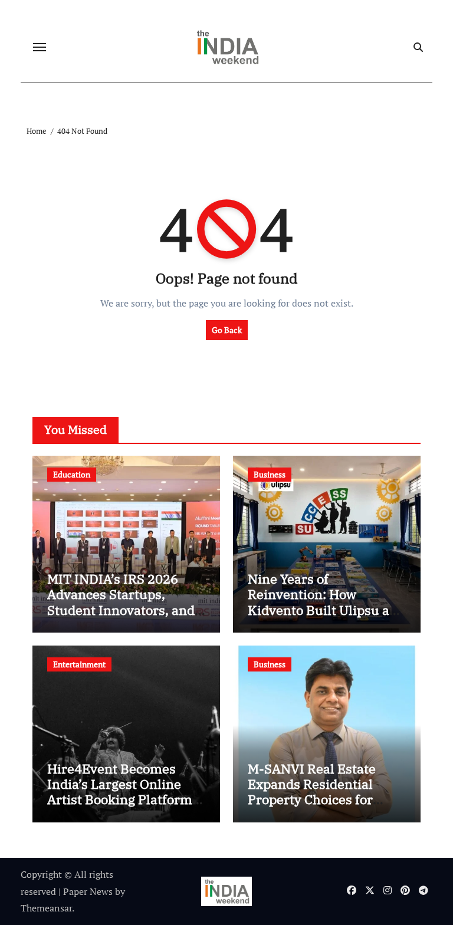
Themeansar (46, 907)
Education (71, 474)
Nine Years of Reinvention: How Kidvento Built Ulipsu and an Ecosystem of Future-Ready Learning (326, 610)
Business (269, 474)
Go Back (227, 329)
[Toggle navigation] (39, 47)
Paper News (88, 891)
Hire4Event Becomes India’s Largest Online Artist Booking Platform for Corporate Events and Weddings (123, 800)
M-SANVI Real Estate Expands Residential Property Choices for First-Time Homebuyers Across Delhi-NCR (321, 800)
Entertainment (79, 664)
